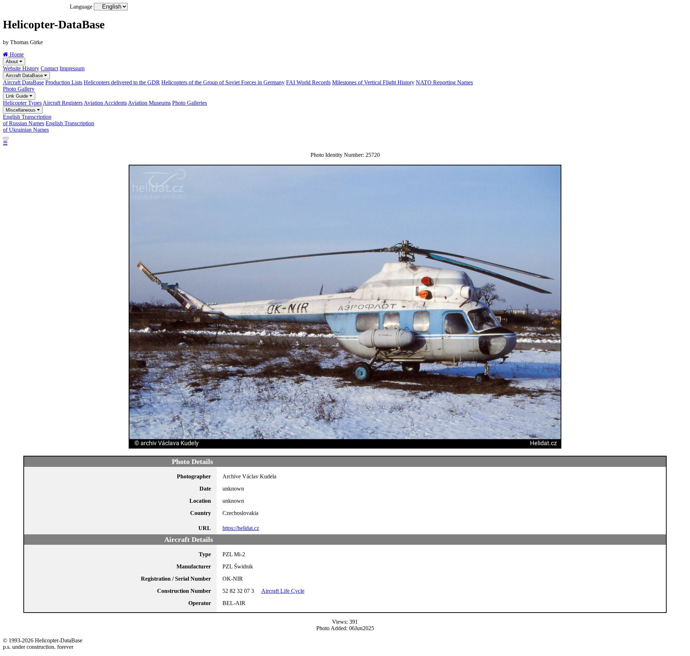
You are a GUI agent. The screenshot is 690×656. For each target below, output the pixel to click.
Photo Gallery (18, 89)
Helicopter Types (22, 103)
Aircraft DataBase (25, 75)
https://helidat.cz (240, 528)
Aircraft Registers (63, 103)
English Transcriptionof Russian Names (27, 120)
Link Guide (17, 96)
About (12, 61)
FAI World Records (308, 82)
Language (81, 7)
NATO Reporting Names (444, 82)
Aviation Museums (149, 103)
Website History (21, 68)
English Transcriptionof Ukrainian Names (48, 126)
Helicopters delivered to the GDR (122, 82)
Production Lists (63, 82)
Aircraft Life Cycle (282, 591)
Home (16, 54)
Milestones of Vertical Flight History (373, 82)
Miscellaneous (21, 110)
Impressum (72, 68)
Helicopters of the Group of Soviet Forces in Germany (223, 82)
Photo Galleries (189, 103)
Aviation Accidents (105, 103)
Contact (49, 68)
